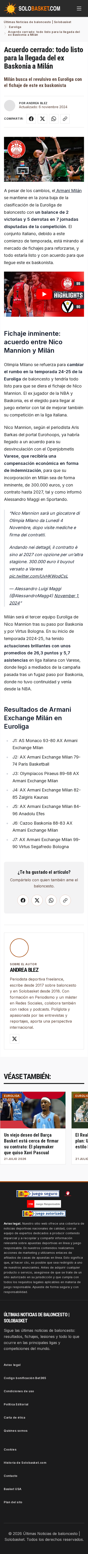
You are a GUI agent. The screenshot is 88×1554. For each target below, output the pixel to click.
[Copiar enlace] (65, 118)
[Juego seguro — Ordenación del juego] (38, 1193)
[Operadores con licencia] (44, 1213)
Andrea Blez (24, 970)
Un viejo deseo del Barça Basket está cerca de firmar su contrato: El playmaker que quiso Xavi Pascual (31, 1143)
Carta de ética (14, 1417)
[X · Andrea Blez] (14, 1039)
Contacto (11, 1476)
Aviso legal (12, 1365)
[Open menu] (79, 8)
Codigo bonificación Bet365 (25, 1378)
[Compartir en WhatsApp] (53, 118)
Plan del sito (13, 1502)
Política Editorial (16, 1404)
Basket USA (13, 1489)
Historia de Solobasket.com (25, 1462)
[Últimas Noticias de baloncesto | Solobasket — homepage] (32, 8)
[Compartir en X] (42, 118)
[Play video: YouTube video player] (44, 294)
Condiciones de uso (19, 1391)
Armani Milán (68, 190)
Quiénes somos (16, 1430)
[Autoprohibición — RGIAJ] (68, 1193)
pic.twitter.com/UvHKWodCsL (38, 576)
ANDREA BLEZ (37, 103)
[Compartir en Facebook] (31, 118)
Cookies (10, 1449)
